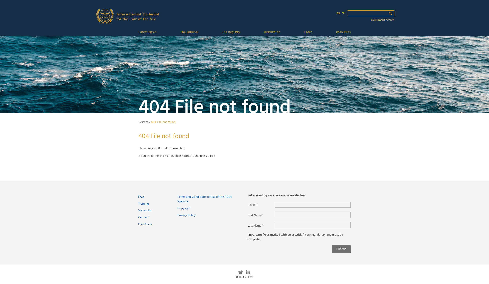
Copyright (184, 208)
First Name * (255, 215)
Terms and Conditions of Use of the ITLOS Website (204, 199)
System (143, 122)
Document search (382, 20)
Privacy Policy (186, 215)
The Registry (231, 32)
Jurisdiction (272, 32)
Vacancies (145, 210)
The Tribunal (189, 32)
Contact (143, 217)
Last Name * (255, 225)
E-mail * (252, 205)
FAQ (141, 196)
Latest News (147, 32)
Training (143, 203)
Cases (308, 32)
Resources (343, 32)
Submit (341, 249)
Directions (145, 224)
